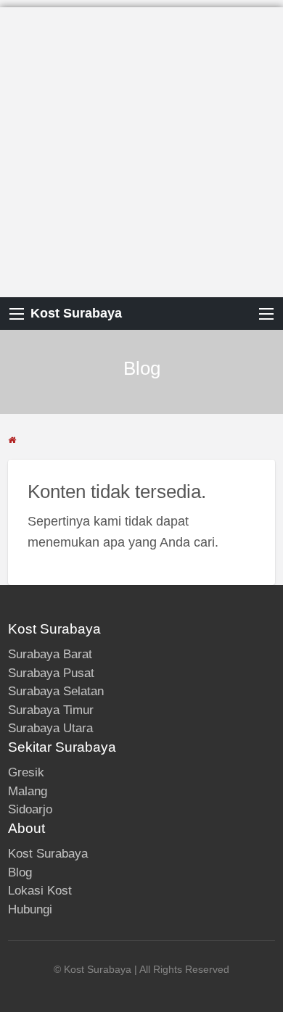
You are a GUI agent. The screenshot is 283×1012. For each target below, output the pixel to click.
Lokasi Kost (40, 890)
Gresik (26, 772)
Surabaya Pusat (51, 673)
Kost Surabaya (76, 313)
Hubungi (30, 909)
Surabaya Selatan (56, 691)
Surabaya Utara (50, 728)
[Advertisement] (141, 148)
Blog (20, 872)
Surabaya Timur (51, 710)
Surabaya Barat (50, 654)
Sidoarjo (30, 809)
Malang (27, 791)
